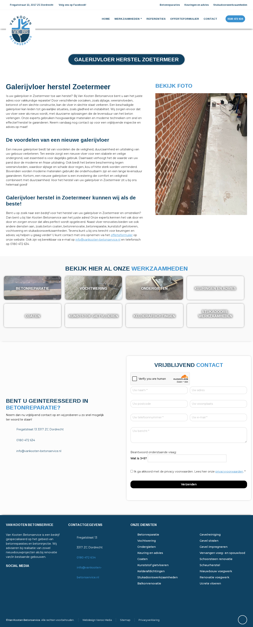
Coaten (142, 559)
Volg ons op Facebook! (72, 5)
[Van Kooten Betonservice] (20, 19)
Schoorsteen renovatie (216, 559)
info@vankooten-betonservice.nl (98, 239)
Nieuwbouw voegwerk (216, 571)
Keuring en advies (150, 553)
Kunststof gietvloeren (153, 565)
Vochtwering (146, 540)
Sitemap (125, 620)
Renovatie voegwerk (214, 577)
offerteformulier (122, 235)
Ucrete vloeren (210, 583)
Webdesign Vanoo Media (97, 620)
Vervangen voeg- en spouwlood (222, 553)
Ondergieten (146, 547)
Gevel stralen (209, 540)
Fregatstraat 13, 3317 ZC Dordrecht (31, 5)
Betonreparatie (148, 534)
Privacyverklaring (149, 620)
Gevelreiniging (210, 534)
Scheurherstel (210, 565)
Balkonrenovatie (149, 583)
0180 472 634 (86, 557)
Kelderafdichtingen (151, 571)
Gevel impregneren (214, 547)
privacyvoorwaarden (229, 471)
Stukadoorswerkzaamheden (157, 577)
